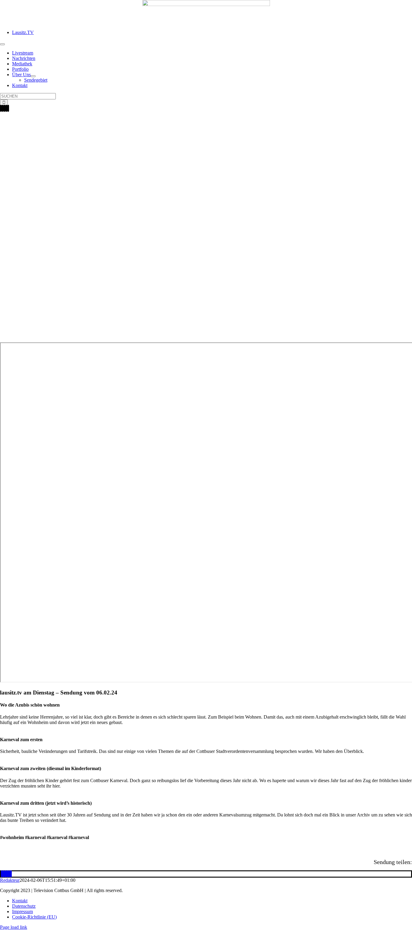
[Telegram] (9, 873)
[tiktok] (4, 108)
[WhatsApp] (7, 873)
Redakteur (10, 880)
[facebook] (1, 108)
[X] (4, 873)
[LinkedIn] (5, 873)
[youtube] (6, 108)
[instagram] (3, 108)
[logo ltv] (206, 4)
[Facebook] (2, 873)
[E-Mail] (11, 873)
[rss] (8, 108)
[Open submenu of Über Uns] (33, 76)
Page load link (13, 927)
